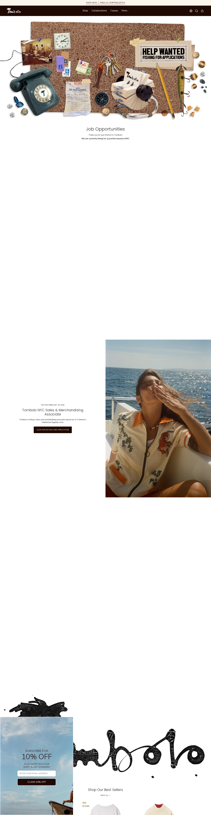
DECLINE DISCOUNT (36, 791)
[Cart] (202, 11)
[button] (85, 10)
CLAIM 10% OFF (36, 782)
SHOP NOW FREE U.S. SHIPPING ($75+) (105, 2)
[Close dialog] (70, 720)
